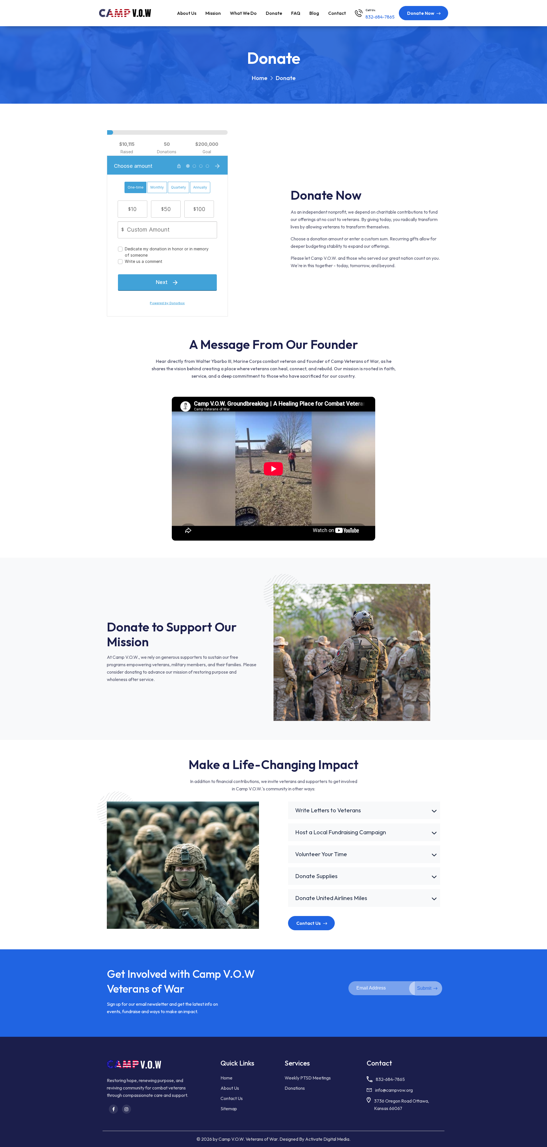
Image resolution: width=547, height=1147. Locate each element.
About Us (230, 1088)
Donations (295, 1088)
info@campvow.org (394, 1090)
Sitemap (229, 1108)
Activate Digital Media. (327, 1139)
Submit (424, 988)
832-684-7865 (390, 1079)
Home (226, 1078)
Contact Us (232, 1098)
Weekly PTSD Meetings (308, 1078)
